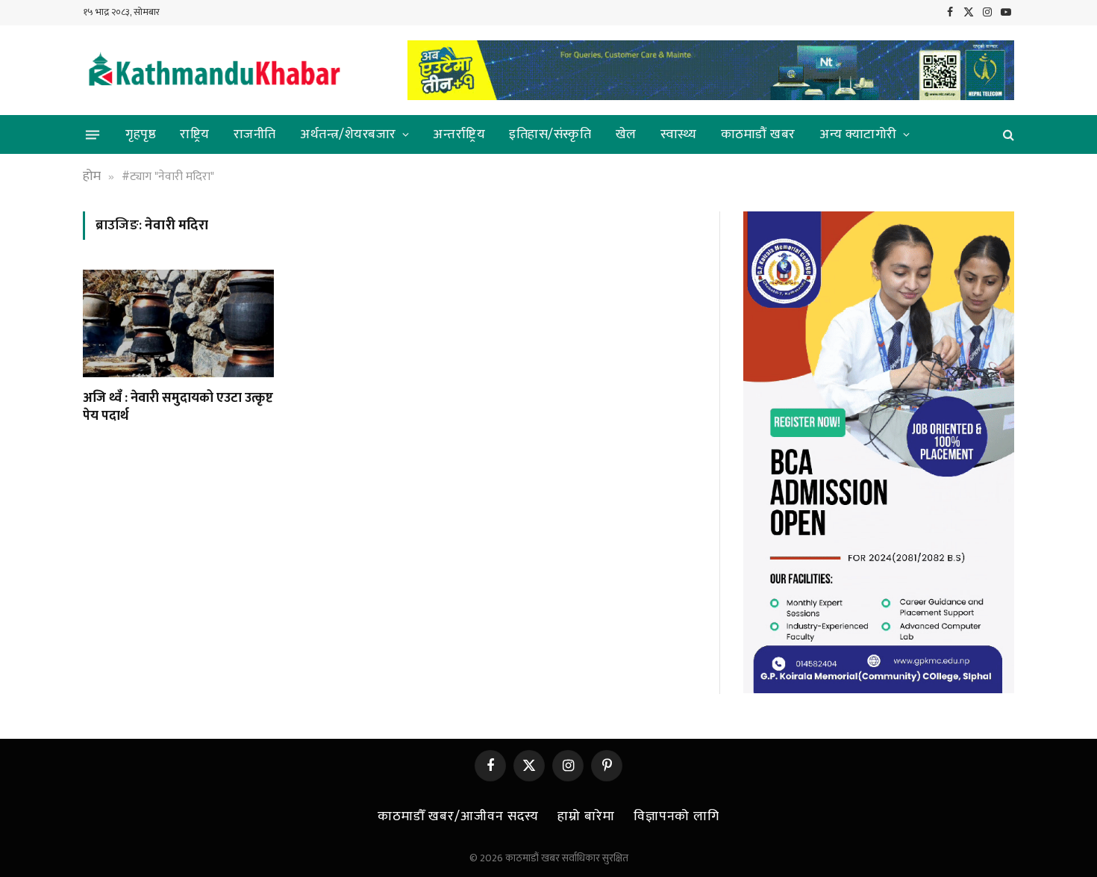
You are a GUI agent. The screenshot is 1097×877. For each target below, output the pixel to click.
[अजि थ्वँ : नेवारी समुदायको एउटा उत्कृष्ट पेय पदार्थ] (178, 323)
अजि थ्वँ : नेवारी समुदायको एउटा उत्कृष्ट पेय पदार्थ (178, 407)
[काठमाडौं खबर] (213, 70)
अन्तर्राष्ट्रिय (459, 134)
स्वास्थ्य (678, 134)
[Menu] (92, 134)
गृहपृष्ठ (140, 134)
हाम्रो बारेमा (585, 816)
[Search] (1007, 135)
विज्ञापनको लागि (676, 816)
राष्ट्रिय (195, 134)
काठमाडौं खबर (758, 134)
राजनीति (255, 134)
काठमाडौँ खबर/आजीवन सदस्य (458, 816)
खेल (626, 134)
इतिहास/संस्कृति (550, 134)
